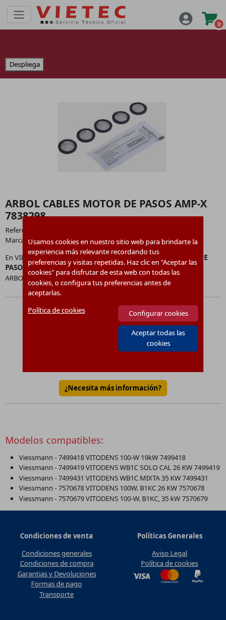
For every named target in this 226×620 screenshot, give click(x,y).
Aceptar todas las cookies (158, 338)
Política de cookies (56, 310)
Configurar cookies (158, 313)
